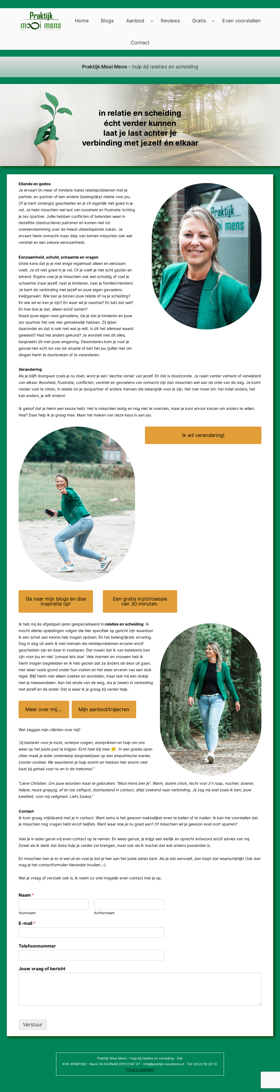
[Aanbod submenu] (151, 20)
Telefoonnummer (37, 946)
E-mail (27, 923)
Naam (26, 895)
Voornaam (27, 913)
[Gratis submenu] (213, 20)
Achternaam (104, 913)
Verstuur (32, 1024)
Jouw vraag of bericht (42, 968)
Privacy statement (140, 1069)
